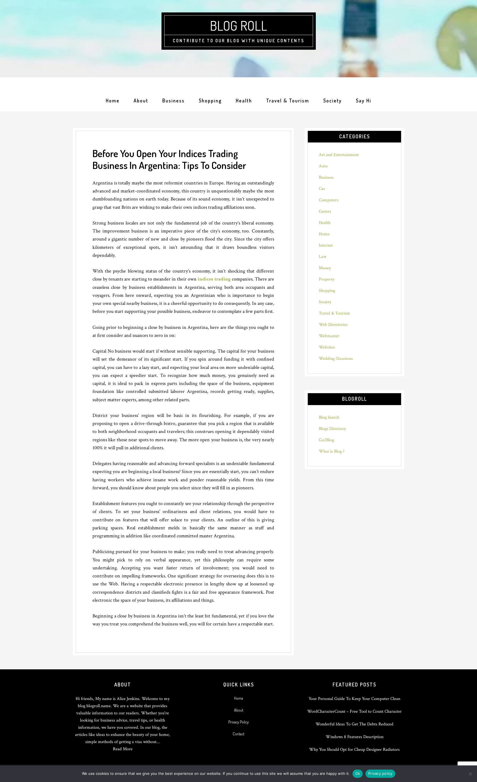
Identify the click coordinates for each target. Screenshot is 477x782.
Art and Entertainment (339, 155)
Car (322, 189)
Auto (323, 166)
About (238, 710)
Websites (327, 347)
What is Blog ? (331, 451)
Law (322, 257)
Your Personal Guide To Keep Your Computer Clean (354, 699)
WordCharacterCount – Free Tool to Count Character (354, 711)
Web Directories (333, 324)
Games (325, 211)
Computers (328, 200)
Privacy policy (380, 773)
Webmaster (329, 336)
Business (326, 177)
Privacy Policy (238, 722)
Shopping (327, 291)
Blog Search (329, 417)
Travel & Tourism (334, 313)
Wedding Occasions (336, 358)
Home (324, 234)
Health (324, 223)
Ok (357, 773)
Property (326, 279)
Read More (122, 749)
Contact (238, 733)
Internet (326, 245)
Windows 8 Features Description (354, 737)
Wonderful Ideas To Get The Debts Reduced (354, 724)
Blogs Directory (332, 429)
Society (325, 302)
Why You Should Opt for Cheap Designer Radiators (354, 749)
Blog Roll (238, 25)
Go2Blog (326, 440)
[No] (470, 773)
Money (325, 268)
